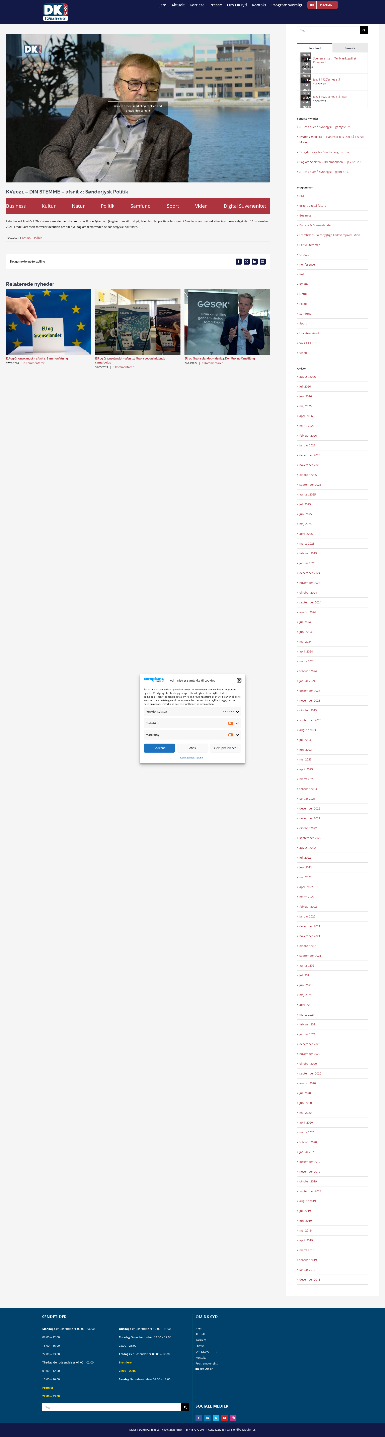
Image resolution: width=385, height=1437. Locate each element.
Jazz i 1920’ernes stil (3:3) (329, 97)
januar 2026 (307, 445)
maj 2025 (305, 524)
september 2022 (310, 838)
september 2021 (310, 956)
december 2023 (309, 691)
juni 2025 (305, 514)
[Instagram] (233, 1418)
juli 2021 (305, 975)
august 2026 (307, 377)
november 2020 (309, 1054)
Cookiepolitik (187, 757)
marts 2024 (306, 661)
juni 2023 (305, 749)
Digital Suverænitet (245, 205)
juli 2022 (305, 857)
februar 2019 (308, 1260)
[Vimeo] (216, 1418)
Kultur (49, 205)
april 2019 (306, 1240)
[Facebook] (199, 1418)
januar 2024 (307, 681)
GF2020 (304, 255)
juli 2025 (305, 504)
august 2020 (307, 1083)
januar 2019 (307, 1270)
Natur (78, 205)
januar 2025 (307, 563)
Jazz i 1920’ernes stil (326, 79)
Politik (107, 205)
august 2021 (307, 965)
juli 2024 (305, 622)
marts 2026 (306, 426)
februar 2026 (308, 435)
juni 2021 (305, 985)
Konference (307, 264)
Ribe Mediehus (245, 1429)
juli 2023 (305, 740)
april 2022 (306, 887)
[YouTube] (224, 1418)
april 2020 (306, 1122)
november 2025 (309, 465)
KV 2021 (27, 238)
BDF (302, 196)
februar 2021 (308, 1024)
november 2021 (309, 936)
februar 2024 (308, 671)
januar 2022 (307, 916)
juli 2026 (305, 386)
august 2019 (307, 1201)
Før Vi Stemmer (309, 245)
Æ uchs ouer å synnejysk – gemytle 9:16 (325, 127)
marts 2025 (306, 543)
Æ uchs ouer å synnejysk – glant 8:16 (324, 172)
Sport (173, 205)
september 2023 (310, 720)
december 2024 (309, 573)
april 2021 (306, 1005)
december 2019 (309, 1162)
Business (16, 205)
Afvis (192, 748)
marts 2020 (306, 1132)
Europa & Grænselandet (315, 225)
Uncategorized (309, 333)
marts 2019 (306, 1250)
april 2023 (306, 769)
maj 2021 (305, 995)
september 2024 (310, 602)
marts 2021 (306, 1014)
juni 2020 (305, 1103)
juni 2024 (305, 632)
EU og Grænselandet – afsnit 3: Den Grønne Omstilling (219, 358)
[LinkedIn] (207, 1418)
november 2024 (309, 583)
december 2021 (309, 926)
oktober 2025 (308, 475)
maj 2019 (305, 1230)
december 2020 (309, 1044)
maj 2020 (305, 1113)
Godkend (159, 748)
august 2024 (307, 612)
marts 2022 (306, 897)
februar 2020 (308, 1142)
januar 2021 (307, 1034)
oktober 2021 (308, 946)
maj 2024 (305, 641)
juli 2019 (305, 1211)
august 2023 (307, 730)
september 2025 (310, 484)
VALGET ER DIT (309, 343)
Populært (314, 48)
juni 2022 (305, 867)
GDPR (200, 757)
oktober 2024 (308, 592)
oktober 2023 (308, 710)
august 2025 (307, 494)
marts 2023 (306, 779)
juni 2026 (305, 396)
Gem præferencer (225, 748)
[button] (239, 680)
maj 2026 (305, 406)
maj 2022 (305, 877)
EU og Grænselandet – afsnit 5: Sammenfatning (37, 358)
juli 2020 (305, 1093)
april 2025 (306, 534)
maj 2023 (305, 759)
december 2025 (309, 455)
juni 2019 (305, 1221)
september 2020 (310, 1073)
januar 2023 (307, 799)
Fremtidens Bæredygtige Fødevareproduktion (329, 235)
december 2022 (309, 808)
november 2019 (309, 1171)
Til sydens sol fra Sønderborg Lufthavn (325, 152)
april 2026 (306, 416)
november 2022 (309, 818)
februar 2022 (308, 906)
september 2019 (310, 1191)
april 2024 (306, 651)
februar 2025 (308, 553)
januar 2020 (307, 1152)
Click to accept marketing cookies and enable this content (138, 108)
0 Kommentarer (34, 363)
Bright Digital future (312, 205)
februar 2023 (308, 789)
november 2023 (309, 700)
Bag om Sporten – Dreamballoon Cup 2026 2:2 (330, 162)
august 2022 (307, 848)
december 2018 (309, 1279)
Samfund (141, 205)
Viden (201, 205)
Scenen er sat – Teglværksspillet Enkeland (334, 60)
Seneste (350, 48)
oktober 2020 (308, 1063)
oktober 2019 (308, 1181)
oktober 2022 (308, 828)
